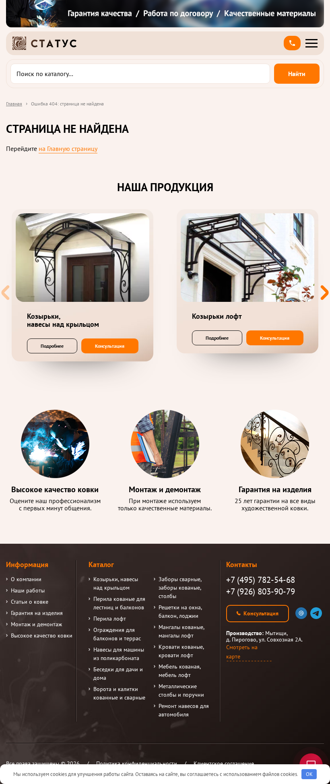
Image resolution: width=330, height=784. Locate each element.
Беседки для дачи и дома (118, 673)
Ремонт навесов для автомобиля (184, 710)
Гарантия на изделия (37, 613)
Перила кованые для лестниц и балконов (119, 603)
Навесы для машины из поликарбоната (118, 654)
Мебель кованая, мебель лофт (179, 671)
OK (309, 774)
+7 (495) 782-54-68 (260, 580)
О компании (26, 579)
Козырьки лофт (217, 316)
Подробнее (52, 346)
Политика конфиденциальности (136, 763)
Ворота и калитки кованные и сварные (119, 693)
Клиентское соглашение (224, 763)
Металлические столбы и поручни (181, 690)
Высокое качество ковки (41, 635)
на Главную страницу (68, 148)
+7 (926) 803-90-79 (260, 591)
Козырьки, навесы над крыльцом (115, 583)
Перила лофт (109, 618)
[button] (292, 43)
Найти (296, 74)
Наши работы (28, 590)
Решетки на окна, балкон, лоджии (180, 611)
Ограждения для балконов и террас (117, 634)
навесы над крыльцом (63, 320)
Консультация (109, 346)
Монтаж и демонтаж (36, 624)
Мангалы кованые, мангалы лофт (181, 631)
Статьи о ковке (29, 601)
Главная (14, 104)
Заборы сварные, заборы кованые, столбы (180, 588)
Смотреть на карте (242, 652)
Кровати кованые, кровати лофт (181, 651)
